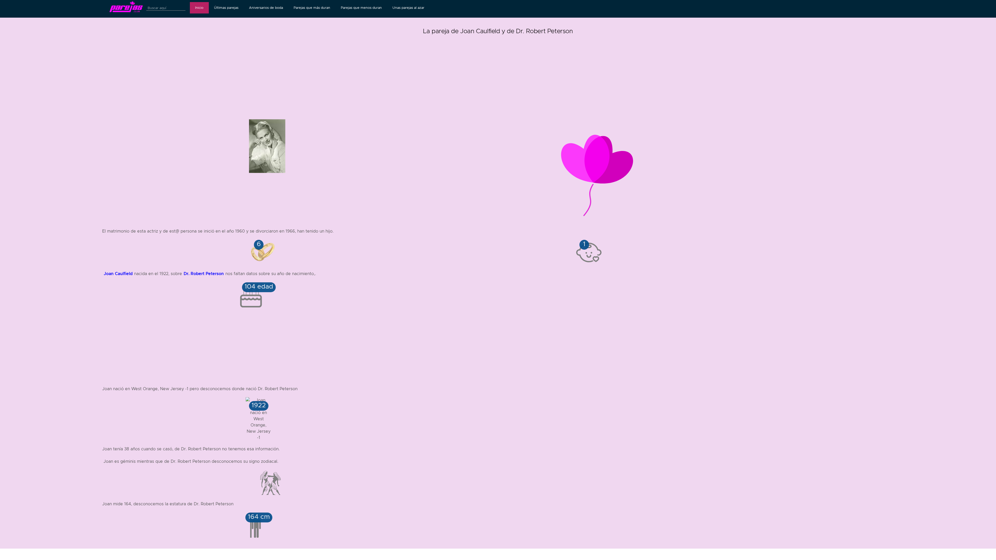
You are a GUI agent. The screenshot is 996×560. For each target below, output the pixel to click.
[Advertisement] (498, 72)
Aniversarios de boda (266, 8)
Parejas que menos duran (361, 8)
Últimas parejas (226, 8)
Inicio (199, 8)
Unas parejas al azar (408, 8)
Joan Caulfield (118, 273)
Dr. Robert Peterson (204, 273)
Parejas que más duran (312, 8)
